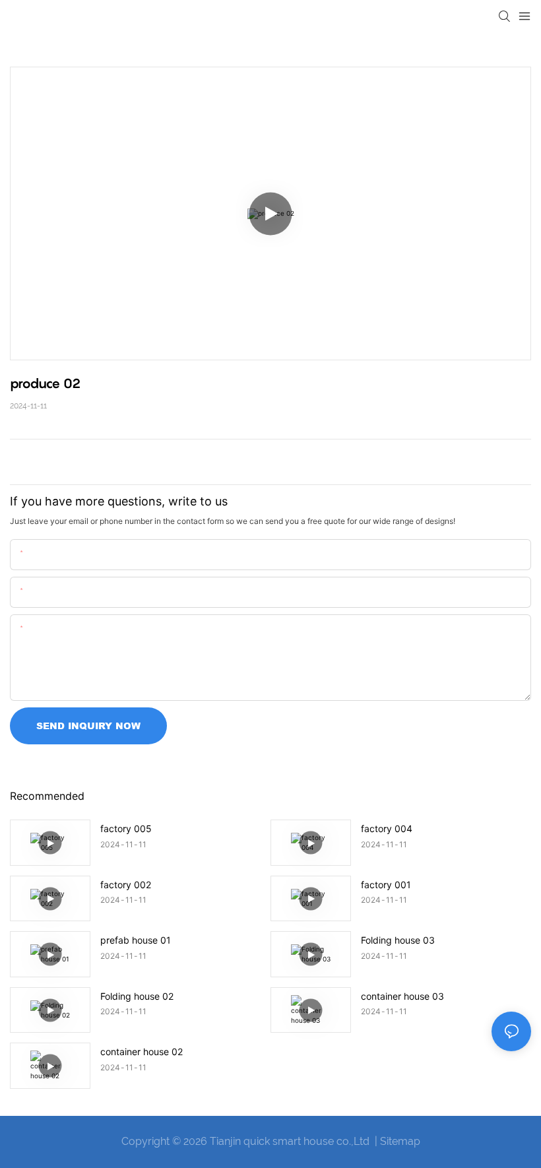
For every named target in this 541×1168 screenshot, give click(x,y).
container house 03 (402, 996)
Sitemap (400, 1141)
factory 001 (386, 884)
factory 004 (386, 828)
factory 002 (125, 884)
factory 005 (126, 828)
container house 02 (141, 1051)
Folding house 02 (137, 996)
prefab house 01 (135, 940)
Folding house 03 (398, 940)
